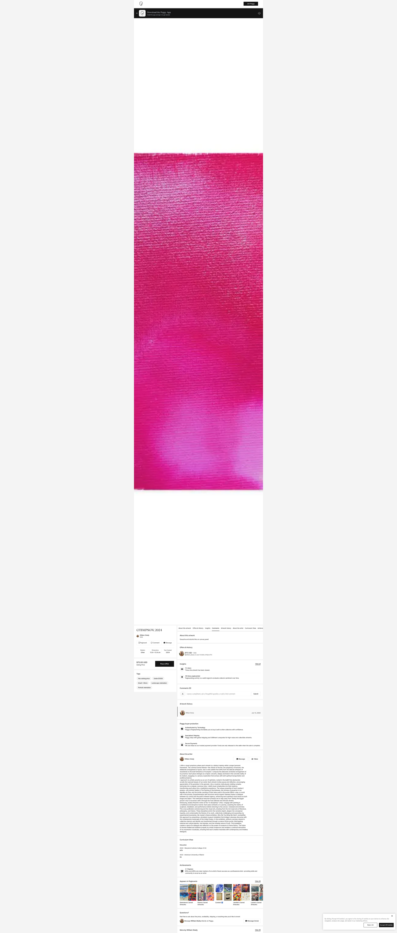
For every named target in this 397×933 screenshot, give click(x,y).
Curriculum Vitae (250, 628)
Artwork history (226, 628)
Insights (207, 628)
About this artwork (185, 628)
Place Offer (164, 664)
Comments (215, 628)
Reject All (370, 925)
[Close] (392, 916)
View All (258, 881)
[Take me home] (141, 4)
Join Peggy (251, 4)
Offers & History (198, 628)
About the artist (238, 628)
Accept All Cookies (386, 925)
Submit (256, 694)
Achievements (262, 628)
